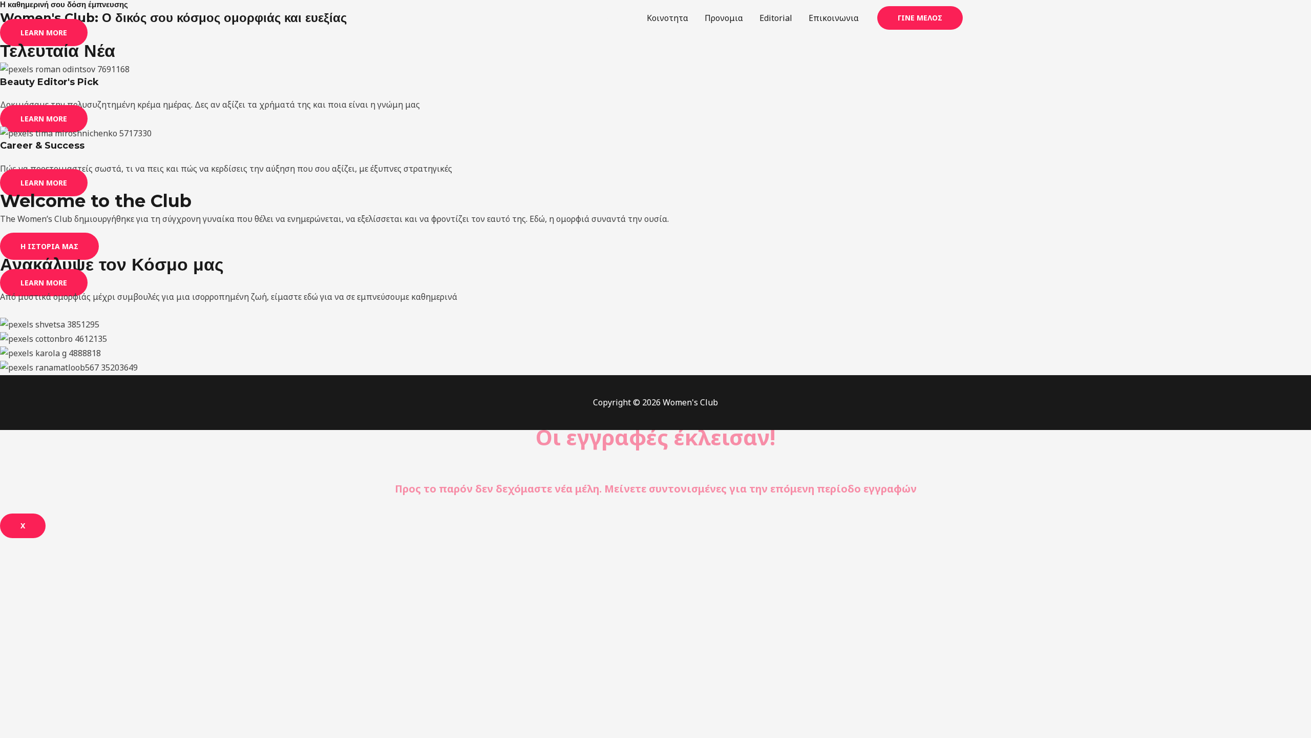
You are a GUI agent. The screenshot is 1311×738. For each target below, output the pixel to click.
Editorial (775, 18)
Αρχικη (616, 18)
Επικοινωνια (834, 18)
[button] (920, 18)
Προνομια (724, 18)
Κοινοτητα (667, 18)
